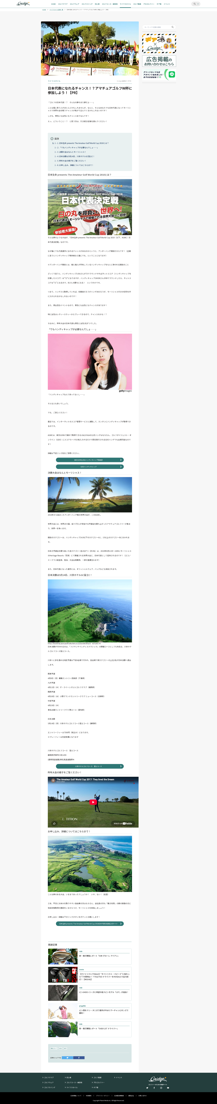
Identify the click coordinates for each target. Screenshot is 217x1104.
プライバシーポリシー (103, 1095)
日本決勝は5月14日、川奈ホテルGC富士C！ (77, 156)
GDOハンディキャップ (89, 467)
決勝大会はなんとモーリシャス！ (72, 152)
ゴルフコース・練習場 (74, 1082)
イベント (119, 1077)
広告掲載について (76, 1095)
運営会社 (131, 1095)
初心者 (68, 1077)
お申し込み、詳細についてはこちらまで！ (76, 165)
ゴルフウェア (49, 1082)
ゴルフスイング (49, 1087)
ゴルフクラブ (49, 1077)
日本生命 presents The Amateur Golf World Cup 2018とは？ (84, 143)
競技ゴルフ (54, 1048)
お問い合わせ (142, 1095)
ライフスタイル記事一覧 (56, 9)
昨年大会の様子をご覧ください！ (72, 160)
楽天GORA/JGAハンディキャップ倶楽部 (88, 460)
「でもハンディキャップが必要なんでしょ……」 (79, 147)
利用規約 (88, 1095)
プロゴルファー (99, 1082)
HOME (44, 9)
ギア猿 (95, 1087)
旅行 (65, 1048)
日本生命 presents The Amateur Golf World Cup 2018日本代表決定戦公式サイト (88, 924)
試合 (60, 1048)
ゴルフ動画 (97, 1077)
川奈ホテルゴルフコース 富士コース (88, 766)
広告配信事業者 (119, 1095)
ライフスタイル (72, 1087)
